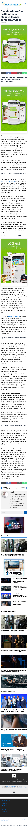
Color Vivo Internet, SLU (10, 786)
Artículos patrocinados (5, 781)
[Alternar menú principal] (25, 3)
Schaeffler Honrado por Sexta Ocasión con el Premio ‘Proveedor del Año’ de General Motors (20, 596)
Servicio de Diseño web (17, 781)
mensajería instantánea (8, 138)
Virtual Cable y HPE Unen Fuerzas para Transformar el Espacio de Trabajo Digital (20, 588)
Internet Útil (4, 813)
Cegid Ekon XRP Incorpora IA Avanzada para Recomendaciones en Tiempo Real (12, 770)
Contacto (25, 781)
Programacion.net (6, 800)
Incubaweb (4, 803)
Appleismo (4, 802)
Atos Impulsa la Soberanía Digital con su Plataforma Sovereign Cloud (19, 603)
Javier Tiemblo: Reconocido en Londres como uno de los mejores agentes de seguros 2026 (13, 651)
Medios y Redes (21, 780)
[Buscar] (25, 512)
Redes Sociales (5, 809)
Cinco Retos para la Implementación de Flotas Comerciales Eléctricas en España (12, 631)
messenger (4, 9)
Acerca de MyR (14, 783)
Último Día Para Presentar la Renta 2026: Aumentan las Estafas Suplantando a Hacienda (20, 580)
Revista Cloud (5, 811)
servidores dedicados (22, 787)
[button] (14, 792)
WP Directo (4, 805)
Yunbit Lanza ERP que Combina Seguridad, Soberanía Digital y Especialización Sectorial (12, 750)
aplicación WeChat (14, 316)
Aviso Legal (18, 819)
